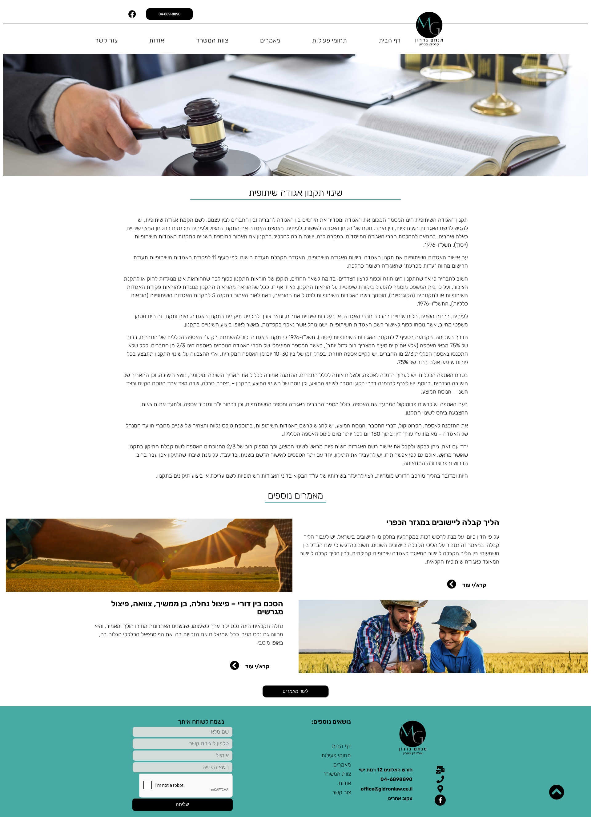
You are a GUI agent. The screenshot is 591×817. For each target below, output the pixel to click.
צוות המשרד (212, 40)
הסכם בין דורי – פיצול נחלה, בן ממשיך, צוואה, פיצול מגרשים (197, 608)
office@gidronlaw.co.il (386, 789)
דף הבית (390, 40)
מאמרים (270, 40)
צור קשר (106, 40)
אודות (156, 40)
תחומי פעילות (329, 40)
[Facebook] (132, 14)
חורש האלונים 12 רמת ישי (385, 770)
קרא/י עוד (474, 585)
